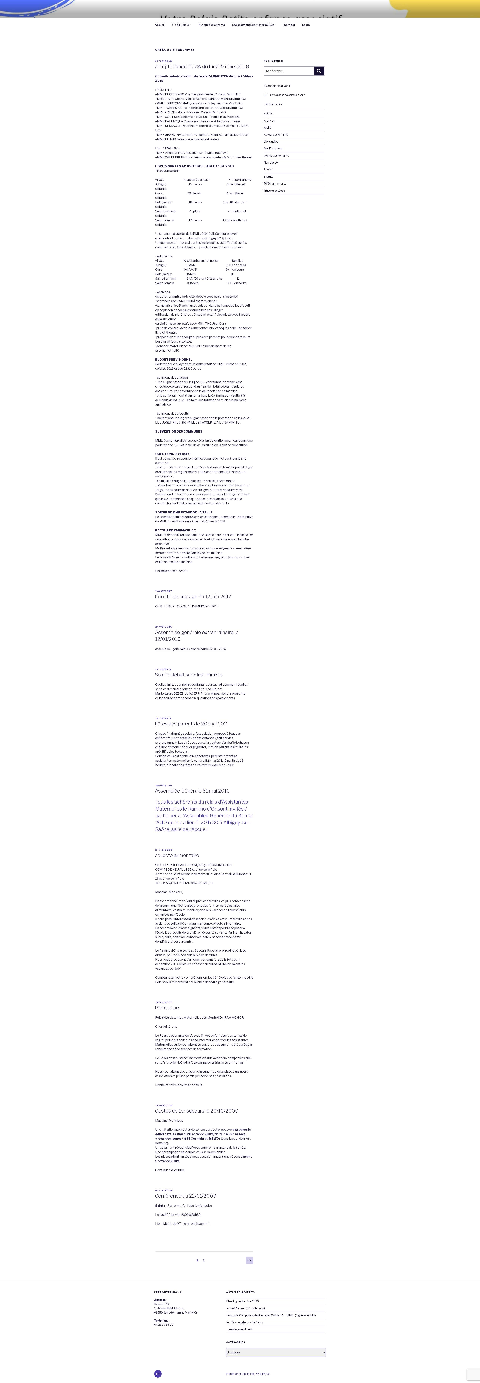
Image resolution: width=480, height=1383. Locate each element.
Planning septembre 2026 (242, 1301)
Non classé (271, 162)
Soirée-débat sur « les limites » (189, 675)
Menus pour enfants (276, 155)
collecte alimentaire (177, 855)
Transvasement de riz (239, 1329)
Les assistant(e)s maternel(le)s (253, 24)
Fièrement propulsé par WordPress (248, 1373)
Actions (268, 113)
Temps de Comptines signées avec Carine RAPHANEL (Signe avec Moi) (271, 1315)
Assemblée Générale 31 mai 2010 (192, 791)
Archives (269, 120)
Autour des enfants (212, 24)
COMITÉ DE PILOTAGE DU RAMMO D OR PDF (186, 606)
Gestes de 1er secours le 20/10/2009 (196, 1111)
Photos (268, 169)
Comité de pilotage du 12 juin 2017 (193, 596)
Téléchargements (275, 183)
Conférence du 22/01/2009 (186, 1196)
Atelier (268, 127)
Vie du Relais (180, 24)
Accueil (160, 24)
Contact (289, 24)
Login (306, 24)
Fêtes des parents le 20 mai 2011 (191, 724)
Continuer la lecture (169, 1170)
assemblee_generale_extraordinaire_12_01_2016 (190, 649)
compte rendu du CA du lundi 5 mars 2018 (202, 66)
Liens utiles (271, 141)
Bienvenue (167, 1008)
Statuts (268, 176)
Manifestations (273, 148)
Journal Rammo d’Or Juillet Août (245, 1308)
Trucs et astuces (274, 190)
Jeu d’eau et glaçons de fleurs (244, 1322)
